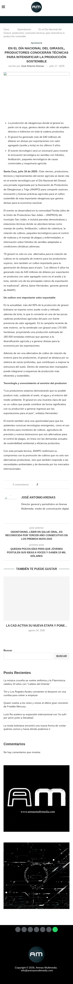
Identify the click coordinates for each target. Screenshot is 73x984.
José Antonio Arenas (32, 66)
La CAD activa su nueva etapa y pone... (36, 625)
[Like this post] (40, 484)
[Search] (69, 7)
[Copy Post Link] (57, 484)
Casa (6, 29)
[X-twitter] (24, 929)
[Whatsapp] (55, 929)
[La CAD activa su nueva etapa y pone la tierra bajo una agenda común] (36, 598)
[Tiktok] (49, 929)
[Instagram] (30, 929)
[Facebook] (18, 929)
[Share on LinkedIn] (51, 484)
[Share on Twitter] (47, 484)
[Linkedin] (36, 929)
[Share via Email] (61, 484)
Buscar (8, 650)
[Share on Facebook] (44, 484)
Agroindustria (24, 29)
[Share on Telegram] (54, 484)
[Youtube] (42, 929)
